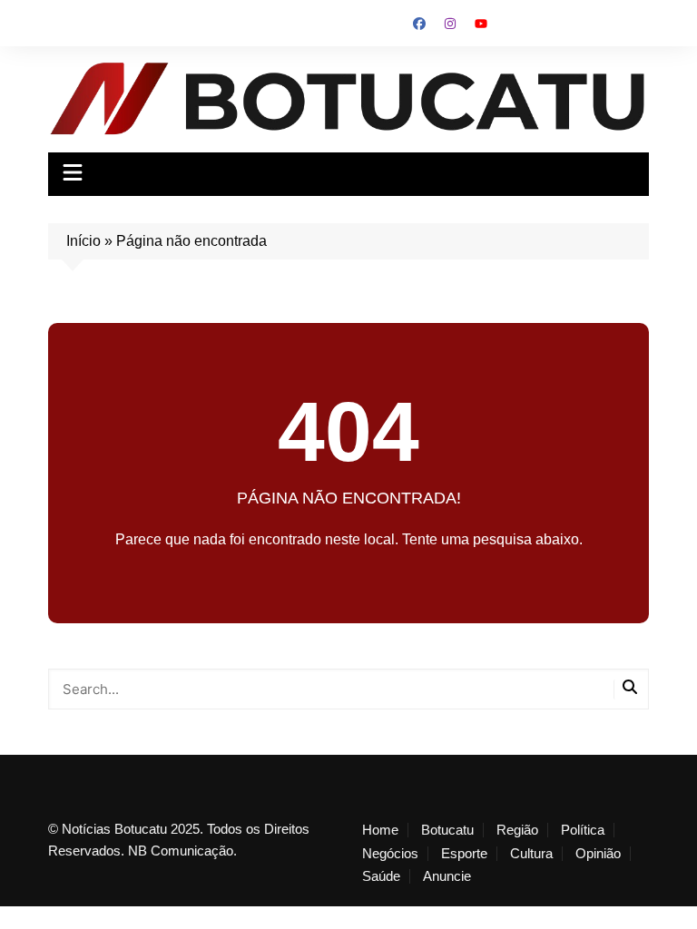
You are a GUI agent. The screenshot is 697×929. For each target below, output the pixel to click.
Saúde (381, 876)
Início (83, 241)
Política (582, 830)
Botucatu (447, 830)
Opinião (598, 853)
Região (517, 830)
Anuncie (447, 876)
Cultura (531, 853)
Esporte (464, 853)
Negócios (390, 853)
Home (380, 830)
